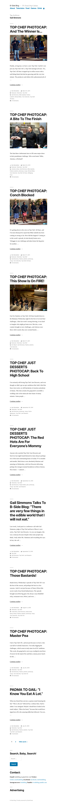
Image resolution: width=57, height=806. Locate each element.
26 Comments (15, 675)
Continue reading (16, 85)
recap (25, 171)
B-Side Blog (14, 6)
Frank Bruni (14, 611)
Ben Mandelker (15, 91)
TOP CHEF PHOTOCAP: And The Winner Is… (28, 29)
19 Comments (15, 617)
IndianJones (29, 611)
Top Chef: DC (21, 615)
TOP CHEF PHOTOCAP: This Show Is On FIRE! (28, 279)
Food (28, 8)
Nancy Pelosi (13, 613)
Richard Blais (18, 96)
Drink (40, 8)
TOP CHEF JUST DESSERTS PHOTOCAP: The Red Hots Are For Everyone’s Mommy (27, 437)
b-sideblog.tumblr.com (40, 782)
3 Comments (15, 733)
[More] (44, 8)
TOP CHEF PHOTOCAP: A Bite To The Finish (28, 117)
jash (27, 484)
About (12, 8)
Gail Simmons (15, 95)
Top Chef (25, 93)
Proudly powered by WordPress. (24, 800)
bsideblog (24, 782)
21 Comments (15, 100)
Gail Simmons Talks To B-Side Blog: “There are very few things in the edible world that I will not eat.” (28, 511)
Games (33, 8)
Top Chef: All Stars (22, 173)
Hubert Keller (22, 484)
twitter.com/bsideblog (16, 780)
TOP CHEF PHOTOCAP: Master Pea (28, 633)
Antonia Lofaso (15, 169)
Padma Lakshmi (14, 171)
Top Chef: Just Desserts (22, 413)
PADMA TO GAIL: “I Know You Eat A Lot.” (26, 692)
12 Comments (15, 349)
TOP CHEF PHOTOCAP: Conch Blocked (28, 193)
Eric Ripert (14, 345)
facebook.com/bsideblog (38, 780)
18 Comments (15, 177)
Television (20, 8)
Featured (14, 93)
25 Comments (15, 488)
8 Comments (15, 557)
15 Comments (15, 262)
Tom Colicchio (25, 96)
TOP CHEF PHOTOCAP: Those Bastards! (28, 573)
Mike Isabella (22, 95)
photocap (21, 171)
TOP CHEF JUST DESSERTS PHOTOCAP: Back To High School (26, 369)
